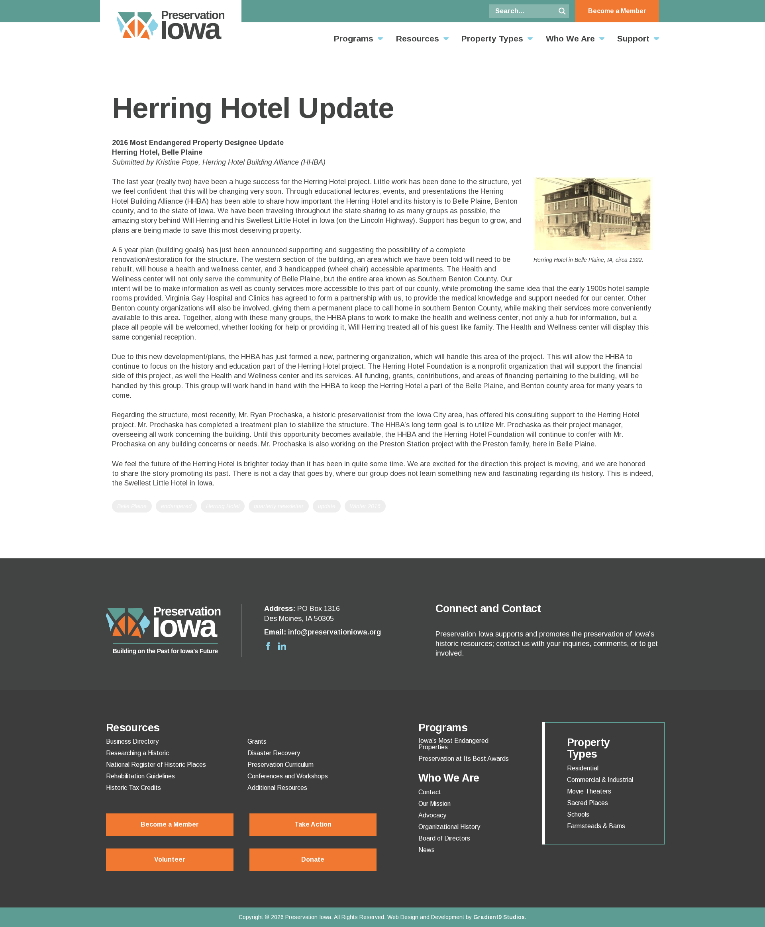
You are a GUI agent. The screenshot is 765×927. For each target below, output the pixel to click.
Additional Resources (277, 788)
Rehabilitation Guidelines (140, 776)
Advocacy (432, 815)
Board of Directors (444, 838)
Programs (353, 38)
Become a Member (617, 11)
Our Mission (434, 804)
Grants (257, 741)
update (326, 506)
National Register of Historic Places (156, 765)
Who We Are (570, 38)
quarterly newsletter (279, 506)
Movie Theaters (589, 791)
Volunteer (169, 859)
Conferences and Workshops (287, 776)
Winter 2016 (365, 506)
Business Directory (132, 741)
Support (633, 38)
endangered (176, 506)
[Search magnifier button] (562, 11)
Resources (417, 38)
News (426, 850)
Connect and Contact (488, 609)
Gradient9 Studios (499, 917)
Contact (429, 792)
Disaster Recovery (273, 753)
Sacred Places (587, 803)
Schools (578, 814)
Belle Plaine (132, 506)
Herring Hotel (222, 506)
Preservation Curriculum (280, 765)
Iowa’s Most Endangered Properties (453, 744)
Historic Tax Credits (133, 788)
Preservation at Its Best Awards (463, 759)
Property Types (492, 38)
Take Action (313, 824)
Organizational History (449, 827)
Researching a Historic (137, 753)
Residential (582, 768)
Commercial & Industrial (600, 780)
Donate (312, 859)
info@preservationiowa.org (334, 632)
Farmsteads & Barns (596, 826)
